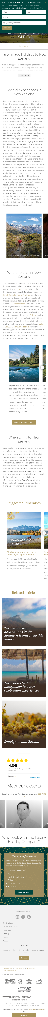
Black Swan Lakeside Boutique (17, 295)
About (5, 941)
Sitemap (6, 934)
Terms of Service (42, 1009)
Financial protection (10, 970)
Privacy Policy (32, 1009)
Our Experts (7, 930)
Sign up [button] (24, 958)
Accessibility (31, 968)
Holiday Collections (10, 927)
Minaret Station (20, 304)
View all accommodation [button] (24, 422)
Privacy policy (8, 968)
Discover (23, 46)
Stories (5, 937)
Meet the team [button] (24, 892)
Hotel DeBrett (30, 315)
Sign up (7, 28)
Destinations (8, 923)
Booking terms (19, 968)
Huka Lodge (22, 289)
